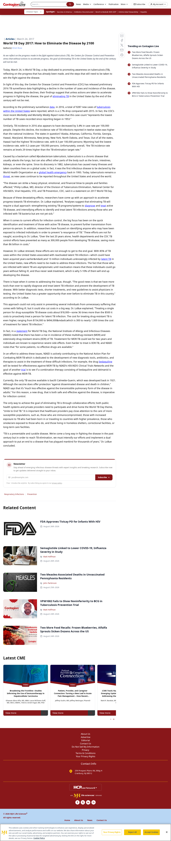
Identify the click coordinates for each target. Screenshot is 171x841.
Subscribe (102, 477)
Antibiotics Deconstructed (83, 12)
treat (103, 205)
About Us (85, 733)
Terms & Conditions (86, 753)
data (52, 107)
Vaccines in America (64, 12)
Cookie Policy (39, 838)
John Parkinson (50, 583)
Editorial (85, 740)
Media (86, 4)
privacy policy (57, 483)
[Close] (167, 832)
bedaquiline (105, 361)
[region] (85, 832)
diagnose (90, 205)
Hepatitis (143, 12)
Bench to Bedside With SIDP (106, 12)
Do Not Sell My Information (85, 746)
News (78, 4)
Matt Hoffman (49, 556)
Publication (114, 4)
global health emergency (53, 172)
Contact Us (85, 743)
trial (23, 369)
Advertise (85, 737)
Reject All (132, 832)
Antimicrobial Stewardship (128, 12)
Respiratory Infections (14, 494)
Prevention (32, 494)
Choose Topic (32, 11)
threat (6, 176)
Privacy (85, 749)
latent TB (106, 259)
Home (67, 820)
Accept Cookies (151, 832)
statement (21, 331)
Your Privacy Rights (85, 756)
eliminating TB (61, 96)
